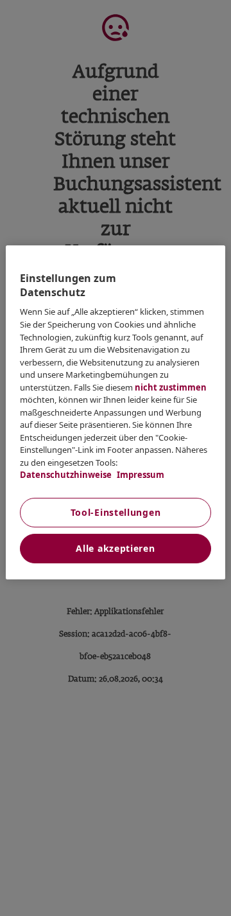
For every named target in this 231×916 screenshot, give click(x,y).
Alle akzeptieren (115, 548)
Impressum (139, 474)
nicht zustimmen (171, 387)
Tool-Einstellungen (116, 512)
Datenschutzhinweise (66, 474)
